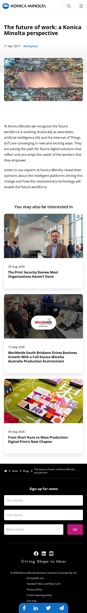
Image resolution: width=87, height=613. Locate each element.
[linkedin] (44, 553)
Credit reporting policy (39, 595)
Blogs (26, 471)
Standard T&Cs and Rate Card (43, 583)
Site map (32, 600)
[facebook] (36, 553)
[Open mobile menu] (81, 6)
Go (75, 529)
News (15, 471)
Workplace (30, 46)
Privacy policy (34, 589)
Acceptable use (35, 578)
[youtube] (51, 553)
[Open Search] (69, 6)
